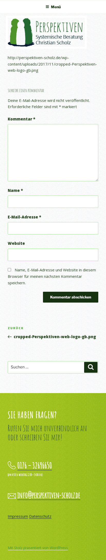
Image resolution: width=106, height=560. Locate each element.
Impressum (18, 516)
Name (15, 190)
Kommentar (21, 118)
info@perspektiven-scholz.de (48, 495)
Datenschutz (40, 516)
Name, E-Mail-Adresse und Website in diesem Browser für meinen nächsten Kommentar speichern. (52, 276)
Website (16, 243)
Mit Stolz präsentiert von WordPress (38, 547)
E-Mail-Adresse (24, 217)
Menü (56, 7)
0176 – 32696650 (34, 465)
